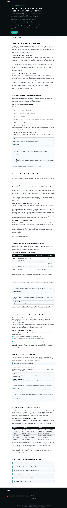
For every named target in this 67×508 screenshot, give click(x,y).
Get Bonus (14, 32)
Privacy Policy (33, 495)
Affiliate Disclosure (33, 498)
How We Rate (33, 499)
